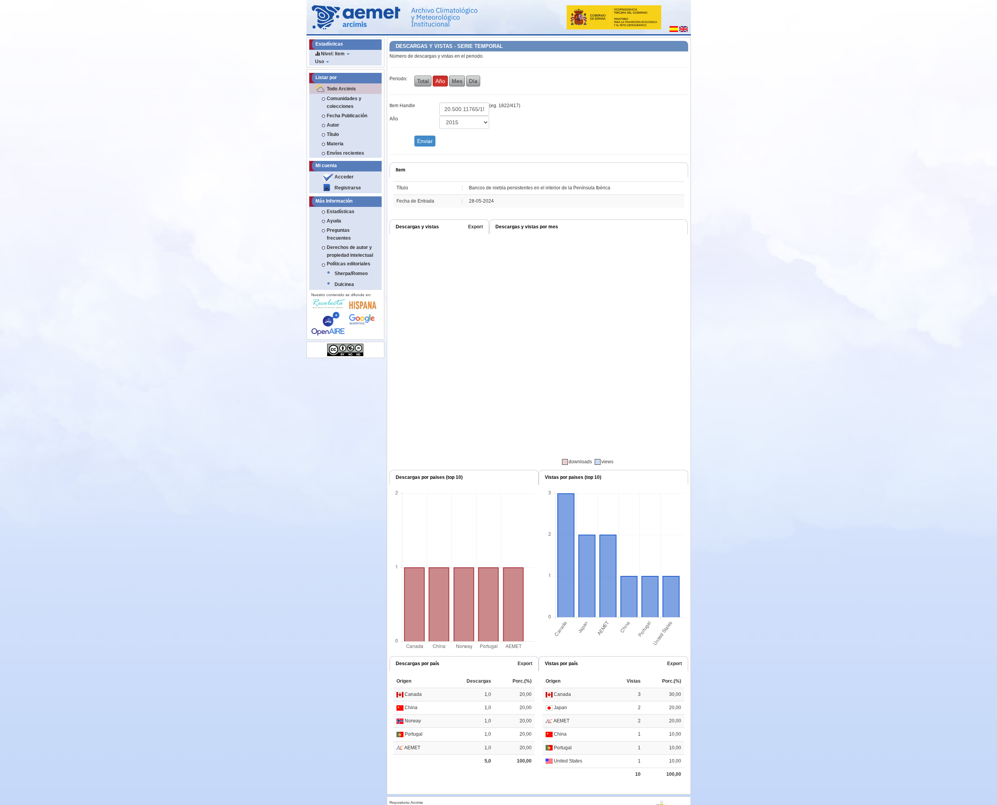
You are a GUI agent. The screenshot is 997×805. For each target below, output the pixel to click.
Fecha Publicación (347, 115)
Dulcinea (344, 284)
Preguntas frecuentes (339, 234)
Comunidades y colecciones (344, 102)
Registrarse (348, 188)
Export (475, 226)
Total (423, 81)
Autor (333, 125)
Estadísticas (340, 211)
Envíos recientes (345, 153)
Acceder (344, 177)
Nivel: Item (333, 53)
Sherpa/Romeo (351, 273)
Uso (320, 61)
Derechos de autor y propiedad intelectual (350, 251)
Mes (457, 81)
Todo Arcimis (341, 89)
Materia (335, 144)
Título (333, 134)
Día (473, 81)
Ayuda (334, 221)
